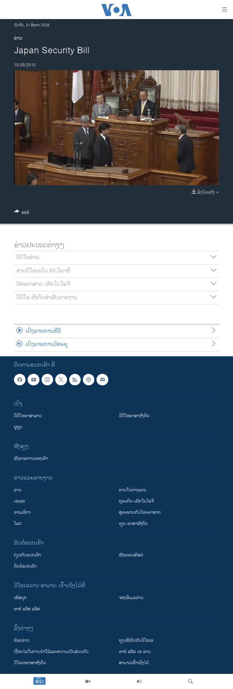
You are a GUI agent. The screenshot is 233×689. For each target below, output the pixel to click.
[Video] (88, 681)
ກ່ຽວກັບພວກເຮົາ (27, 555)
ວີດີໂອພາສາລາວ (28, 416)
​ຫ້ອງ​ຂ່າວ (21, 640)
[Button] (21, 213)
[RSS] (75, 379)
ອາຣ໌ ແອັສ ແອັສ (27, 609)
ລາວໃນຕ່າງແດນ (132, 490)
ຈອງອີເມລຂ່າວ (131, 598)
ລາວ (18, 490)
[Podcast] (88, 379)
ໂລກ (18, 523)
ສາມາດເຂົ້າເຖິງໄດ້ (134, 663)
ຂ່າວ (18, 38)
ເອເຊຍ (19, 501)
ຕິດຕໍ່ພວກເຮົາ (25, 566)
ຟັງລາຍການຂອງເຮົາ (31, 458)
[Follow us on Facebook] (19, 379)
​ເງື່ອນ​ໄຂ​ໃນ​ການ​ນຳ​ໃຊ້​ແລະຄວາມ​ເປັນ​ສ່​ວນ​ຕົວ (51, 651)
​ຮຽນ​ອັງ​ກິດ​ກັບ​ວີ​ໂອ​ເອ (136, 640)
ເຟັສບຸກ (20, 598)
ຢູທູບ (18, 427)
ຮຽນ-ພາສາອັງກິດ (133, 523)
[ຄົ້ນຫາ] (190, 681)
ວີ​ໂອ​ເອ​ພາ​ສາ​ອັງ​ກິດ (30, 663)
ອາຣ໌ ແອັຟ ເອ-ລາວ (135, 651)
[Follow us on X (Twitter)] (61, 379)
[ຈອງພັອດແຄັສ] (102, 379)
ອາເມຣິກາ (22, 512)
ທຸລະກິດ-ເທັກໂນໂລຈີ (136, 501)
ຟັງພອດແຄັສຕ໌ (131, 555)
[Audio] (139, 681)
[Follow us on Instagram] (47, 379)
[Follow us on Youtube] (33, 379)
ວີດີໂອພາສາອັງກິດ (134, 416)
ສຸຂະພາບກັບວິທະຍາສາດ (140, 512)
